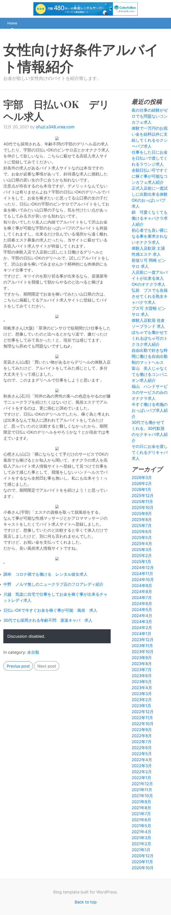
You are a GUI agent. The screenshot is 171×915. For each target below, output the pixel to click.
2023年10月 (143, 651)
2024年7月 (142, 597)
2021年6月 (141, 819)
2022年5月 (142, 753)
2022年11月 (142, 717)
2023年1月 (141, 705)
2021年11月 (142, 789)
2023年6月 (142, 675)
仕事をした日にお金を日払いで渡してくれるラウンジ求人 (150, 158)
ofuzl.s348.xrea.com (55, 127)
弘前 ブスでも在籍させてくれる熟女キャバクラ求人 (150, 296)
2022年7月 (142, 741)
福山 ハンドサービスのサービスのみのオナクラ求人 (150, 392)
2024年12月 (143, 567)
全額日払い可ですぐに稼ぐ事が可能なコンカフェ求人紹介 (150, 176)
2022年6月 (142, 747)
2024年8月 (142, 591)
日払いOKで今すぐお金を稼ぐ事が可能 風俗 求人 (50, 610)
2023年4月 (142, 687)
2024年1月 (141, 633)
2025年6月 (142, 531)
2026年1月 (141, 489)
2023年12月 (143, 639)
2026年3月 (142, 477)
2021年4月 (141, 831)
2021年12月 (142, 783)
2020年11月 (142, 861)
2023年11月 (142, 645)
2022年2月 (142, 771)
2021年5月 (141, 825)
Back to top (86, 902)
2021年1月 (141, 849)
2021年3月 (141, 837)
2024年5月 (142, 609)
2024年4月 (142, 615)
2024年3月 (142, 621)
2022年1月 (141, 777)
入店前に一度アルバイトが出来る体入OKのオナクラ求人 (150, 278)
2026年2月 (142, 483)
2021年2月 (141, 843)
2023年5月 (142, 681)
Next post (46, 666)
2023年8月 (142, 663)
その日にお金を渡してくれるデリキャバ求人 (150, 452)
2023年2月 (142, 699)
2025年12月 (143, 495)
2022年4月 (142, 759)
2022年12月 (143, 711)
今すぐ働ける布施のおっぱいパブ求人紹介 (150, 410)
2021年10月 (142, 795)
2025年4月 (142, 543)
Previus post (18, 666)
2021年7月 (141, 813)
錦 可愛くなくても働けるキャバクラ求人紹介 (150, 218)
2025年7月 (142, 525)
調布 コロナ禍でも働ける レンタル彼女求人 (45, 574)
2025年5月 (142, 537)
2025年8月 (142, 519)
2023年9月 (142, 657)
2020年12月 (143, 855)
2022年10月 (143, 723)
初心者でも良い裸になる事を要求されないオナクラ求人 (150, 236)
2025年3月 (142, 549)
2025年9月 (142, 513)
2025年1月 (141, 561)
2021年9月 (141, 801)
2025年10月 (143, 507)
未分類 (33, 652)
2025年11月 (142, 501)
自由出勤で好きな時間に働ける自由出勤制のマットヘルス (150, 356)
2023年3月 (142, 693)
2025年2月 (142, 555)
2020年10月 (143, 867)
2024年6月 (142, 603)
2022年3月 (142, 765)
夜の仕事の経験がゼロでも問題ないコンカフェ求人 (150, 116)
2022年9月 (142, 729)
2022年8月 (142, 735)
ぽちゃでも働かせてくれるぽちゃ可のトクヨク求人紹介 (150, 338)
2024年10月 (143, 579)
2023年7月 (142, 669)
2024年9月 (142, 585)
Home (12, 23)
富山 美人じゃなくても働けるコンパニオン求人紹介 (150, 374)
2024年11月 (142, 573)
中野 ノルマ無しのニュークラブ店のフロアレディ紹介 (53, 584)
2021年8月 (141, 807)
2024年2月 (142, 627)
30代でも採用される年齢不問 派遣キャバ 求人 (47, 620)
